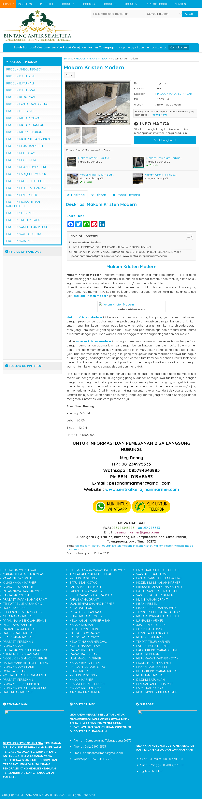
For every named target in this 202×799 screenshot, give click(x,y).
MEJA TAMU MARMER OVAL (88, 641)
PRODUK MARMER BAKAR (24, 132)
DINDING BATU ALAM (150, 679)
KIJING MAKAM (13, 646)
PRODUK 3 (88, 4)
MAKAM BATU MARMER (152, 667)
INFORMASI (25, 4)
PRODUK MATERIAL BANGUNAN (28, 139)
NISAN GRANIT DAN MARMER (156, 608)
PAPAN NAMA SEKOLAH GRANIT (24, 620)
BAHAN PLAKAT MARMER (20, 629)
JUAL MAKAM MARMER (19, 637)
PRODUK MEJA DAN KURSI (24, 146)
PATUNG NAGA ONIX (83, 578)
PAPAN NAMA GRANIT (84, 599)
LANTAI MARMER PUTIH (19, 595)
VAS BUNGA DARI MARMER (154, 595)
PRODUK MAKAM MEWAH (23, 118)
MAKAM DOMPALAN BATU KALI (157, 616)
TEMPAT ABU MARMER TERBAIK (91, 574)
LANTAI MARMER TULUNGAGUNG (25, 650)
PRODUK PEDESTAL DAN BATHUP (29, 188)
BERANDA (8, 4)
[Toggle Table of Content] (187, 236)
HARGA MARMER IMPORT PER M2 (26, 663)
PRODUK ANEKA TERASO (23, 69)
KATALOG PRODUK (157, 4)
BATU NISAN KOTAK (83, 582)
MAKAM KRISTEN (81, 650)
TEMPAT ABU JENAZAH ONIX (22, 603)
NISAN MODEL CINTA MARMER (156, 692)
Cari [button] (191, 14)
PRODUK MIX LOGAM (20, 153)
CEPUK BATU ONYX (149, 629)
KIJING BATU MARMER (18, 587)
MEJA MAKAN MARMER (19, 616)
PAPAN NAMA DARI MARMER (22, 591)
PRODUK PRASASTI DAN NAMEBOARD (23, 204)
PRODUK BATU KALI (20, 83)
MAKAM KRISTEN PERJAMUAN (23, 574)
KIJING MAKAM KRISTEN (86, 616)
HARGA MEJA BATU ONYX (87, 667)
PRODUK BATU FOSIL (21, 76)
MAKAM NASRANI (81, 625)
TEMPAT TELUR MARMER (153, 641)
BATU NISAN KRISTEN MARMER (157, 591)
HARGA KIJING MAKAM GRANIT (157, 650)
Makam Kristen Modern (94, 67)
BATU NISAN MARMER (18, 692)
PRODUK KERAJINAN (20, 97)
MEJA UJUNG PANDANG (86, 612)
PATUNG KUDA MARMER (152, 646)
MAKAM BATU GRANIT (85, 654)
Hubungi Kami (166, 140)
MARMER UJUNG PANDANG (21, 654)
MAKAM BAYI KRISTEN (85, 663)
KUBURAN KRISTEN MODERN (22, 612)
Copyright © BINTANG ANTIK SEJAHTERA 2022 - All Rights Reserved (48, 795)
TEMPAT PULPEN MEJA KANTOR (158, 612)
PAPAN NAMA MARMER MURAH (157, 570)
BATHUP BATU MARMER (19, 633)
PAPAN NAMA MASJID (17, 578)
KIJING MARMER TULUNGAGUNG (25, 688)
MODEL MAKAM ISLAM (85, 646)
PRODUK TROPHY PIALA (23, 220)
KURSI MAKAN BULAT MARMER (91, 595)
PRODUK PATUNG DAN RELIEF (26, 181)
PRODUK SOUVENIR (20, 213)
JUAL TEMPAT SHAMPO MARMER (92, 603)
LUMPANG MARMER (149, 620)
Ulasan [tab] (100, 195)
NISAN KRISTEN (146, 603)
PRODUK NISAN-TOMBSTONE (26, 167)
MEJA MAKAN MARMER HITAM (90, 620)
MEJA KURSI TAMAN (150, 637)
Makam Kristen (142, 545)
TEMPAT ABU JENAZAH (152, 633)
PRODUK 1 (46, 4)
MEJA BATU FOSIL (82, 608)
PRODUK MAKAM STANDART (92, 58)
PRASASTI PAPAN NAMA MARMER (159, 587)
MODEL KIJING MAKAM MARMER (25, 658)
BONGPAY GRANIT (15, 608)
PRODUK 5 (130, 4)
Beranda (68, 58)
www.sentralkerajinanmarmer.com (142, 489)
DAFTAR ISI (179, 4)
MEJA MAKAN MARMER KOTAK (157, 658)
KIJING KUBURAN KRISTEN (21, 684)
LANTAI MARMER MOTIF (86, 587)
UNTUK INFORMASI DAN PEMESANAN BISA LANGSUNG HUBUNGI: (112, 247)
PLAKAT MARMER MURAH (87, 684)
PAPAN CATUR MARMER (86, 591)
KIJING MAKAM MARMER (19, 582)
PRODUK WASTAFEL (20, 241)
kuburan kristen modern (116, 545)
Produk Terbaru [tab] (128, 195)
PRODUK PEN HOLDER (21, 195)
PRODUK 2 (67, 4)
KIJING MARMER (81, 671)
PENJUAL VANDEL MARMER (155, 684)
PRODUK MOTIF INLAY (21, 160)
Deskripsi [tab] (77, 195)
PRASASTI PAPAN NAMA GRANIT (25, 599)
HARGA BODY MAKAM (85, 633)
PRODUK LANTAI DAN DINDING (27, 104)
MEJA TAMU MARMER (17, 625)
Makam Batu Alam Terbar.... (164, 157)
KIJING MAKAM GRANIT (19, 667)
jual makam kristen (87, 545)
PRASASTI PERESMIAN (18, 641)
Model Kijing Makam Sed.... (97, 174)
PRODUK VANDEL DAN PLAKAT (27, 227)
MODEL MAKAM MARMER (153, 663)
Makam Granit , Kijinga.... (161, 174)
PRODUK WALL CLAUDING (24, 234)
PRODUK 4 (109, 4)
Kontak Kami (178, 47)
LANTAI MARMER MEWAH (20, 570)
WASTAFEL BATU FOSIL (152, 574)
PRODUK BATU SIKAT (21, 90)
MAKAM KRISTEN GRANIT (87, 688)
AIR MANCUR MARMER (85, 692)
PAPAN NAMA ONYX (149, 688)
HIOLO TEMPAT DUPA (84, 629)
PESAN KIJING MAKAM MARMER (158, 671)
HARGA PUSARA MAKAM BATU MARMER (97, 570)
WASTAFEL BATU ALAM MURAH (24, 675)
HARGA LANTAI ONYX (84, 637)
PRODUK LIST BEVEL (20, 111)
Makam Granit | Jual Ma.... (94, 157)
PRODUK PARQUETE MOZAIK (26, 174)
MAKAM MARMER (81, 679)
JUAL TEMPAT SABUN (151, 625)
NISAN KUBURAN (147, 654)
